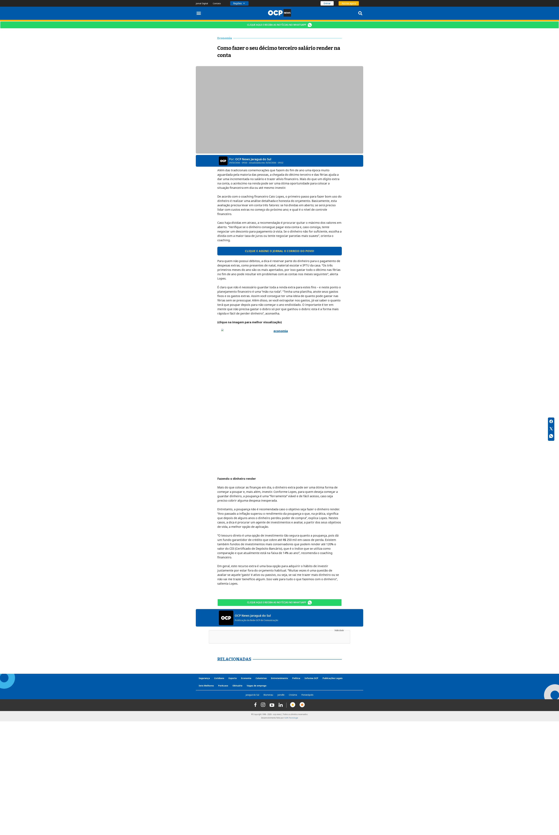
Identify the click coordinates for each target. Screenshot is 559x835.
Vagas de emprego (256, 685)
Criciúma (293, 694)
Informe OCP (311, 678)
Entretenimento (279, 678)
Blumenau (268, 694)
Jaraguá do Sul (252, 694)
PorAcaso (223, 685)
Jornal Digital (202, 3)
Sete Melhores (206, 685)
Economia (246, 678)
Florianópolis (307, 694)
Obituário (237, 685)
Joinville (280, 694)
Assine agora (349, 3)
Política (296, 678)
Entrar (327, 3)
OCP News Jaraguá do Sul (253, 159)
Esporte (233, 678)
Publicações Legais (333, 678)
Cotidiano (219, 678)
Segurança (204, 678)
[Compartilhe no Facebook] (551, 421)
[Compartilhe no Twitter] (551, 429)
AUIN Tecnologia (291, 718)
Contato (217, 3)
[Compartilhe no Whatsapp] (551, 436)
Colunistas (261, 678)
